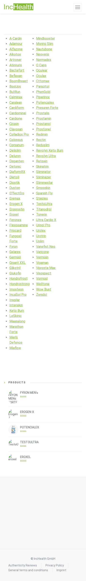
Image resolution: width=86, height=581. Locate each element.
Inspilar (14, 300)
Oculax (41, 76)
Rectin (41, 140)
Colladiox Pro (19, 134)
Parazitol (42, 86)
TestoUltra (44, 204)
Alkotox (15, 54)
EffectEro (16, 193)
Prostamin (43, 119)
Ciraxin (14, 124)
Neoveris (42, 54)
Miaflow (15, 348)
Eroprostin (16, 209)
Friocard (15, 231)
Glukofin (15, 273)
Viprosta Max (46, 268)
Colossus (16, 140)
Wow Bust (43, 289)
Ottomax (42, 81)
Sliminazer (43, 177)
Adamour (15, 44)
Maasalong (17, 321)
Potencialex (45, 102)
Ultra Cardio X (46, 220)
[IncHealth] (18, 6)
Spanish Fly (44, 193)
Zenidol (41, 295)
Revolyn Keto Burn (49, 150)
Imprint (61, 570)
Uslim (40, 241)
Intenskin (16, 305)
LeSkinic (15, 316)
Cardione (15, 119)
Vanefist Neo (45, 247)
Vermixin (42, 257)
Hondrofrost (18, 278)
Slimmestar (44, 183)
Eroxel (14, 214)
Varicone (42, 252)
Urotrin (41, 236)
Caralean (15, 102)
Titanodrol (43, 209)
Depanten (16, 161)
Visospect (43, 273)
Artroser (15, 60)
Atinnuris (15, 65)
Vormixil (42, 278)
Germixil (15, 257)
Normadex (43, 60)
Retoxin (41, 161)
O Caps (41, 65)
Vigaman (42, 263)
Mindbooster (45, 38)
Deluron (15, 156)
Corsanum (16, 145)
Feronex (15, 220)
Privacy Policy (55, 565)
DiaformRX (17, 172)
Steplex (42, 198)
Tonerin (41, 214)
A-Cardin (15, 38)
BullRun (14, 92)
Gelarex (14, 252)
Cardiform (16, 108)
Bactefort (16, 70)
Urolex (41, 231)
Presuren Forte (47, 108)
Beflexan (15, 76)
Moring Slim (44, 44)
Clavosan (16, 129)
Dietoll (14, 177)
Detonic (15, 167)
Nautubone (44, 49)
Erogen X (16, 204)
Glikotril (14, 268)
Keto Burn (16, 311)
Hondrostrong (19, 284)
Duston (14, 188)
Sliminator (43, 172)
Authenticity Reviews (22, 565)
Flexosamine (18, 225)
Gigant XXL (17, 263)
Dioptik (14, 183)
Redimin (42, 134)
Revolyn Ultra (46, 156)
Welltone (42, 284)
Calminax (15, 97)
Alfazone (16, 49)
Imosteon (16, 289)
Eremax (14, 198)
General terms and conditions (28, 570)
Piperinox (43, 97)
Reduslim (42, 145)
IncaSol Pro (18, 295)
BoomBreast (18, 81)
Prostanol (43, 124)
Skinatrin (42, 167)
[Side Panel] (77, 7)
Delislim (15, 150)
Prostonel (43, 129)
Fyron (13, 247)
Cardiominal (17, 113)
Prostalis (42, 113)
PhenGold (43, 92)
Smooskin (43, 188)
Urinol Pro (43, 225)
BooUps (15, 86)
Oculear (41, 70)
